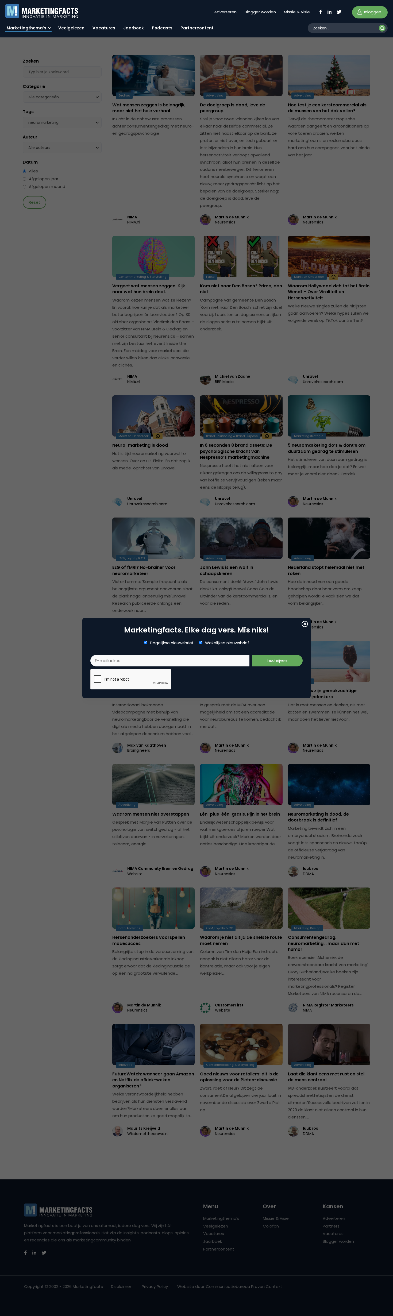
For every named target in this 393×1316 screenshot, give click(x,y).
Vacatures (104, 28)
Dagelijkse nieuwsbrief (172, 642)
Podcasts (162, 28)
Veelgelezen (71, 28)
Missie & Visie (297, 12)
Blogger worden (260, 12)
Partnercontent (197, 28)
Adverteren (225, 12)
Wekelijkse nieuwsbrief (227, 642)
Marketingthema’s (26, 28)
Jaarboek (133, 28)
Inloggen (372, 12)
